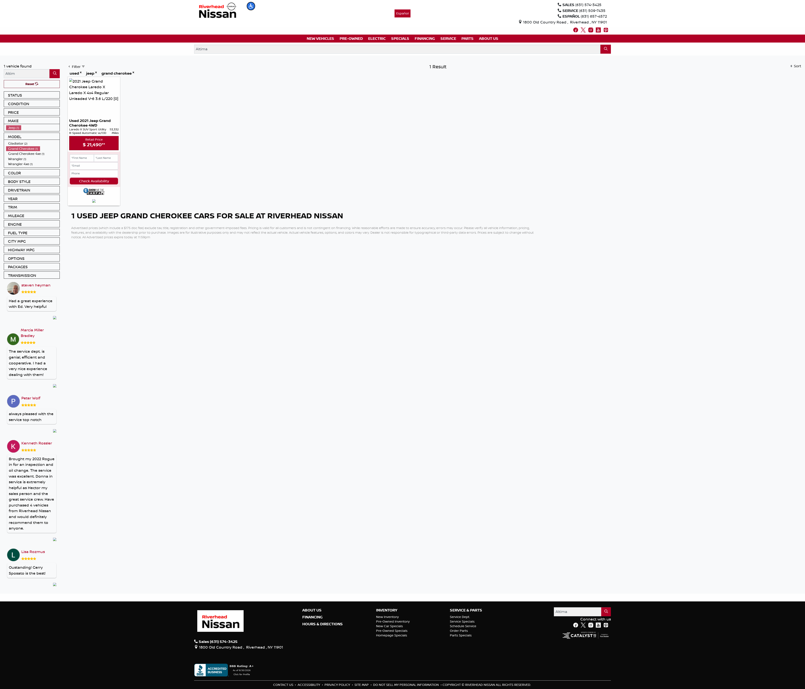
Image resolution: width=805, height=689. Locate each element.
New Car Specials (389, 626)
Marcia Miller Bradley (32, 332)
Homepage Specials (391, 635)
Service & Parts (466, 610)
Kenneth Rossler (36, 443)
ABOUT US (312, 610)
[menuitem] (33, 127)
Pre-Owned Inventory (393, 621)
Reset (30, 84)
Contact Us (283, 685)
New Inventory (387, 617)
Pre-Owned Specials (392, 630)
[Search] (605, 49)
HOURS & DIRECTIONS (322, 624)
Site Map (362, 685)
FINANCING (312, 617)
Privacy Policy (338, 685)
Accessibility (309, 685)
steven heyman (36, 285)
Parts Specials (461, 635)
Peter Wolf (30, 398)
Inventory (386, 610)
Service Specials (462, 621)
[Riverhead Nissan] (217, 10)
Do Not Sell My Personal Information (406, 685)
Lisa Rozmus (33, 551)
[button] (251, 6)
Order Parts (459, 630)
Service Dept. (460, 617)
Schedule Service (463, 626)
